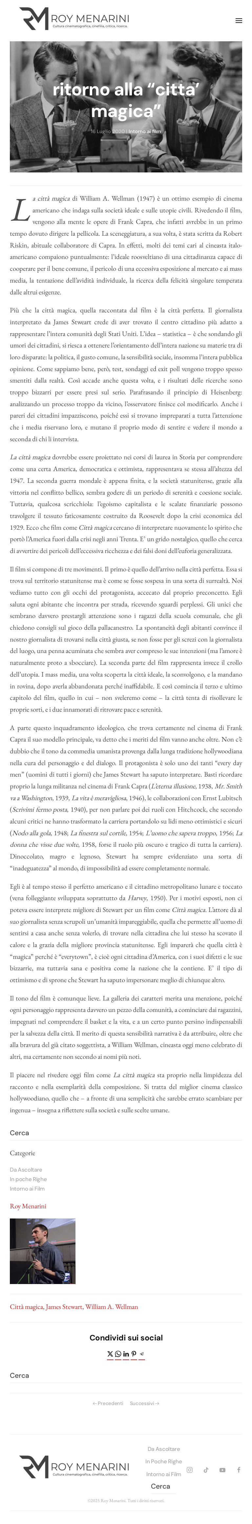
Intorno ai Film (27, 1188)
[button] (239, 21)
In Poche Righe (163, 1461)
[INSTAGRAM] (189, 1469)
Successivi (142, 1403)
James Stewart (64, 1306)
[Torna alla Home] (75, 20)
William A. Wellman (111, 1306)
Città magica (26, 1306)
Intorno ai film (145, 131)
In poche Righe (28, 1179)
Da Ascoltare (26, 1169)
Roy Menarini (28, 1205)
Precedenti (110, 1403)
